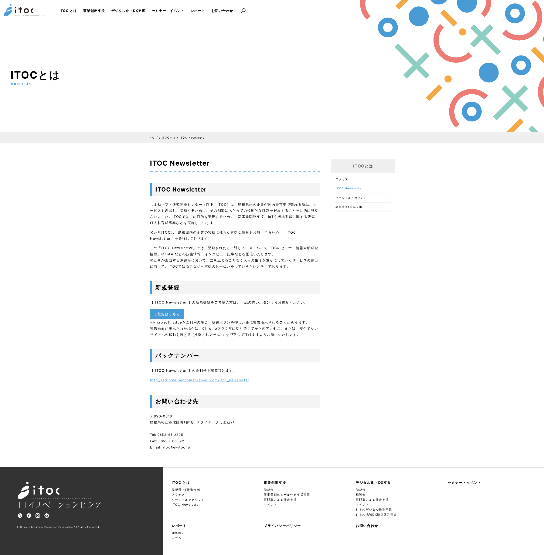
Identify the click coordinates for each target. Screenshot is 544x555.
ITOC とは (68, 11)
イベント (270, 504)
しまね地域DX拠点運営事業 (376, 514)
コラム (177, 537)
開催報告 (178, 533)
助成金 (269, 489)
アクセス (342, 179)
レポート (198, 11)
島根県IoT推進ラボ (349, 207)
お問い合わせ (222, 11)
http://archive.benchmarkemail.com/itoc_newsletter (199, 380)
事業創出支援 (94, 11)
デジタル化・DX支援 (128, 11)
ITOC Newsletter (186, 504)
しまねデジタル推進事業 (374, 509)
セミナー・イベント (168, 11)
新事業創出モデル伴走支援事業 (287, 494)
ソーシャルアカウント (351, 197)
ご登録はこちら (167, 314)
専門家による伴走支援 (280, 499)
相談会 (361, 494)
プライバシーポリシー (282, 526)
